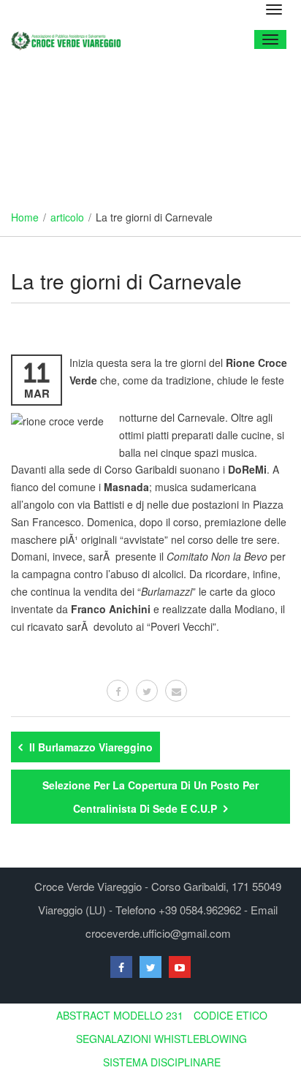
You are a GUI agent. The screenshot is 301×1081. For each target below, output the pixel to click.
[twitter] (147, 691)
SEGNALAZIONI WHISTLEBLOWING (161, 1038)
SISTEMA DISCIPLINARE (162, 1062)
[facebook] (118, 691)
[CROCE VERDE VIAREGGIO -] (71, 39)
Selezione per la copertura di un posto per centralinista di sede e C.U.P (150, 797)
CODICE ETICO (230, 1015)
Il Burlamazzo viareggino (89, 747)
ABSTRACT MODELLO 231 (119, 1015)
